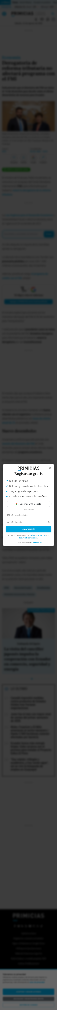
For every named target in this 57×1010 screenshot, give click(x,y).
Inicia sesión (36, 542)
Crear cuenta (28, 529)
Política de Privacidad (38, 535)
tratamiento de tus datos (28, 538)
